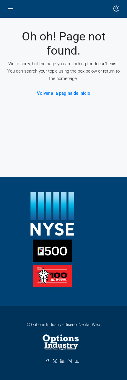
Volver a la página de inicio (63, 93)
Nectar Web (89, 324)
